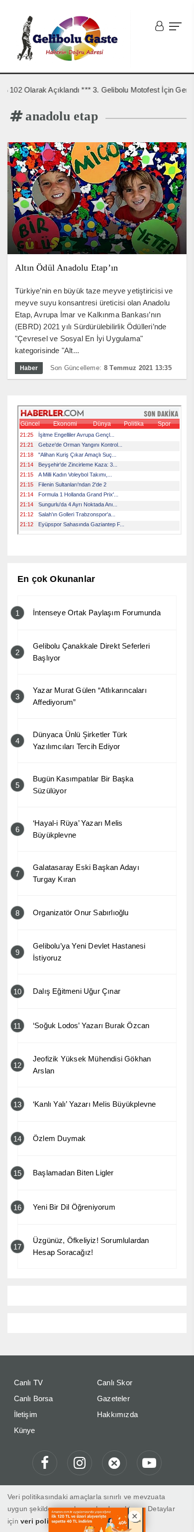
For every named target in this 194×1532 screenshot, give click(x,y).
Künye (24, 1430)
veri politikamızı (47, 1521)
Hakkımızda (117, 1414)
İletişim (26, 1414)
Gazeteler (113, 1398)
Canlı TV (28, 1382)
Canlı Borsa (33, 1398)
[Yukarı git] (174, 1512)
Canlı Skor (114, 1382)
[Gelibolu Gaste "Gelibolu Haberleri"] (69, 39)
